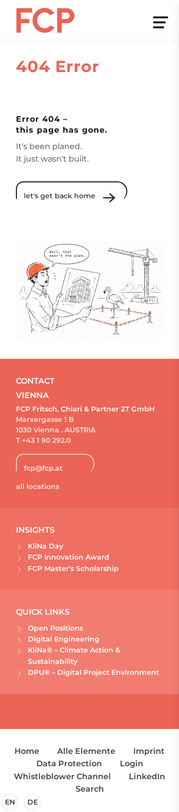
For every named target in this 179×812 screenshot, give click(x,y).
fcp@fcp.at (43, 468)
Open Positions (55, 628)
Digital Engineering (63, 639)
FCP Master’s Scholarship (73, 568)
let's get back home (59, 195)
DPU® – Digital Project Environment (93, 672)
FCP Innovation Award (68, 557)
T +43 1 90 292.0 (43, 440)
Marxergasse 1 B (45, 419)
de (32, 802)
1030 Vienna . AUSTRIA (55, 429)
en (10, 802)
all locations (37, 486)
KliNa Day (45, 546)
